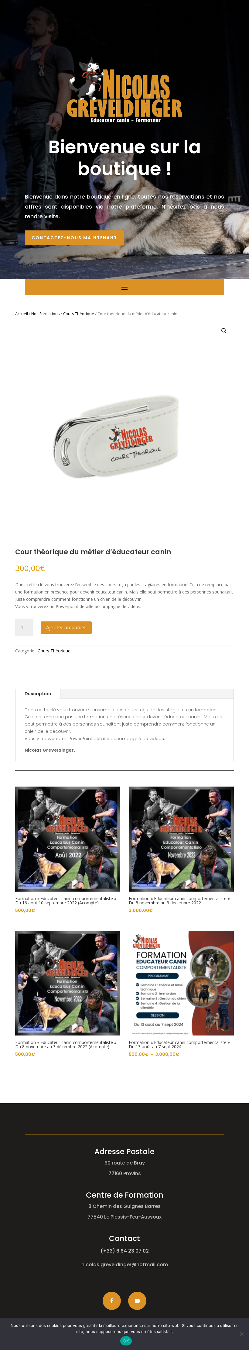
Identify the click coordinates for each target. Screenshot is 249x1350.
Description (38, 694)
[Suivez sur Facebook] (112, 1301)
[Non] (241, 1334)
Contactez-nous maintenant (74, 238)
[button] (224, 330)
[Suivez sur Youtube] (137, 1301)
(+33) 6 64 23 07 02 (125, 1250)
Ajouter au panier (66, 627)
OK (126, 1340)
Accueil (21, 313)
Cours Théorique (78, 313)
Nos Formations (45, 313)
